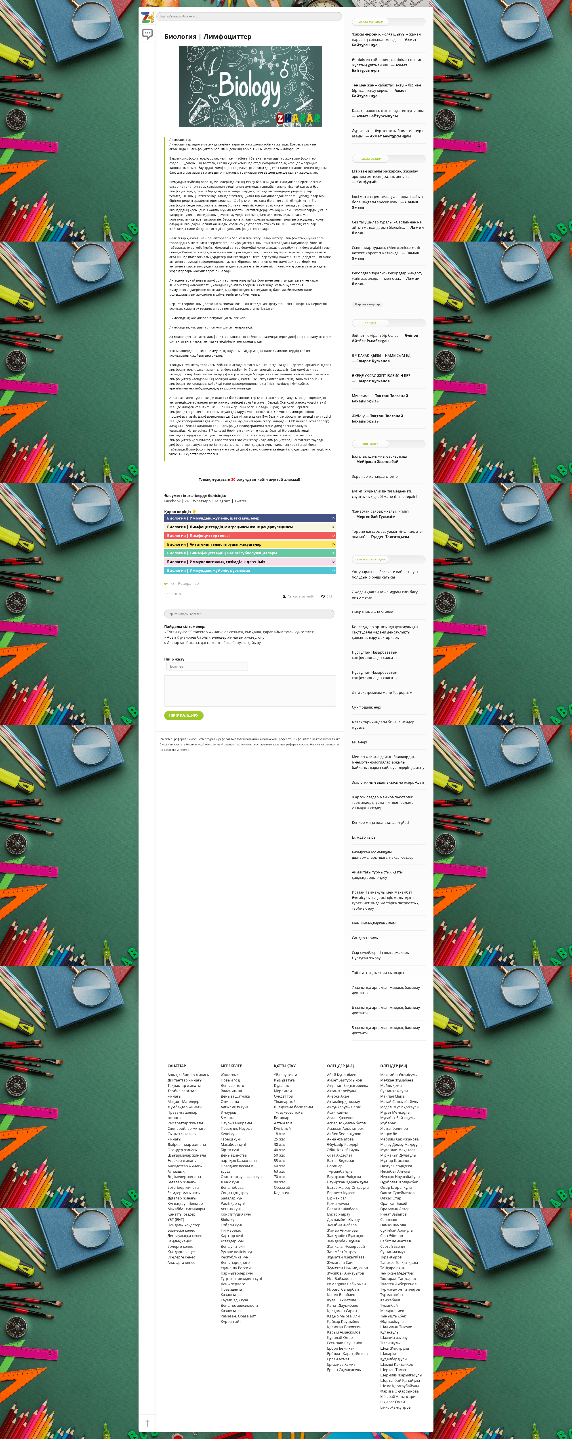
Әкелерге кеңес (181, 1257)
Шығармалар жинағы (187, 1155)
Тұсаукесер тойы (288, 1112)
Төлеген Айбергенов (398, 1283)
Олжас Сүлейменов (397, 1192)
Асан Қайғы (337, 1112)
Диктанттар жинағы (185, 1080)
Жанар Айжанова (342, 1230)
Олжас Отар (390, 1198)
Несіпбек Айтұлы (395, 1171)
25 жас (280, 1139)
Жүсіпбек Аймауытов (345, 1273)
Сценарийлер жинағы (187, 1128)
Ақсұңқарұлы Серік (344, 1106)
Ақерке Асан (338, 1096)
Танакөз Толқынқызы (399, 1262)
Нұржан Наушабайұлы (400, 1176)
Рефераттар (188, 583)
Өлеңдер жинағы (183, 1149)
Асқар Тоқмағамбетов (346, 1123)
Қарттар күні (232, 1235)
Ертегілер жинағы (183, 1187)
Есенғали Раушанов (344, 1342)
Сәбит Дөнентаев (395, 1241)
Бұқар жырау (338, 1214)
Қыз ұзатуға (284, 1080)
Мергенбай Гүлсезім (375, 516)
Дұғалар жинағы (182, 1198)
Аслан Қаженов (341, 1117)
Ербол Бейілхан (341, 1348)
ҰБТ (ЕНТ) (176, 1219)
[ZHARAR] (147, 16)
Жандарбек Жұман (343, 1241)
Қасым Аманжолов (344, 1332)
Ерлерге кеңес (180, 1246)
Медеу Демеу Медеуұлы (401, 1144)
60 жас (280, 1165)
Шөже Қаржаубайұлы (399, 1385)
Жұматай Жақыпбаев (345, 1257)
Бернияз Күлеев (341, 1192)
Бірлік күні (230, 1149)
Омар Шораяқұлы (396, 1187)
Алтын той (283, 1123)
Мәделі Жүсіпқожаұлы (399, 1106)
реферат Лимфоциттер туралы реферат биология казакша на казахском (225, 739)
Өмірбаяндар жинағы (187, 1144)
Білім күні (229, 1219)
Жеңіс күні (230, 1182)
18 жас (280, 1133)
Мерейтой (283, 1090)
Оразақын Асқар (395, 1208)
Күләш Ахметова (341, 1300)
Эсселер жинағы (182, 1160)
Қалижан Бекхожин (344, 1326)
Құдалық (281, 1085)
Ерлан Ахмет (338, 1359)
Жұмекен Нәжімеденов (347, 1267)
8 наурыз (229, 1112)
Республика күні (235, 1257)
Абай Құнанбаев (341, 1074)
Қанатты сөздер (182, 1214)
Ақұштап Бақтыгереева (347, 1085)
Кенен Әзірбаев (341, 1294)
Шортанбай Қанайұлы (400, 1380)
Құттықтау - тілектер (185, 1203)
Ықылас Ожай (392, 1401)
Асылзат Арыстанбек (345, 1128)
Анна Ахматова (340, 1139)
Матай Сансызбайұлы (399, 1101)
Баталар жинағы (182, 1182)
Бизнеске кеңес (181, 1230)
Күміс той (282, 1128)
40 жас (280, 1149)
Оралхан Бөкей (393, 1203)
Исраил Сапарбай (343, 1289)
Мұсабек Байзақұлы (397, 1117)
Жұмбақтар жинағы (185, 1106)
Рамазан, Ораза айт (238, 1316)
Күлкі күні (229, 1133)
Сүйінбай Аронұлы (396, 1230)
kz (173, 583)
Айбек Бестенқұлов (344, 1133)
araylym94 (307, 596)
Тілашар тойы (286, 1101)
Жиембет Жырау (341, 1251)
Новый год (230, 1080)
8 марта (227, 1117)
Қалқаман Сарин (342, 1310)
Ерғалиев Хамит (341, 1364)
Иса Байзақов (339, 1278)
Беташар (281, 1117)
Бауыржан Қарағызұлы (347, 1182)
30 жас (280, 1144)
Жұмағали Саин (341, 1262)
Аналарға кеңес (181, 1262)
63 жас (280, 1171)
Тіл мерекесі (231, 1230)
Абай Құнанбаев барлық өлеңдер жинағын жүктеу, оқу (215, 637)
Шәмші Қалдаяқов (396, 1364)
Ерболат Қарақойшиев (347, 1353)
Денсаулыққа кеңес (185, 1235)
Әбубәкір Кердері (342, 1144)
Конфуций (366, 181)
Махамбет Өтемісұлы (398, 1074)
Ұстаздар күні (232, 1241)
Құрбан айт (231, 1321)
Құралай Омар (340, 1337)
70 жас (280, 1176)
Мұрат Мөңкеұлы (395, 1112)
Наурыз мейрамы (236, 1123)
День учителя (233, 1246)
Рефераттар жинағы (185, 1123)
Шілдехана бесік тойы (293, 1106)
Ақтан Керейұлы (341, 1090)
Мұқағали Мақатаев (397, 1149)
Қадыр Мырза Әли (343, 1316)
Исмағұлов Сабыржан (346, 1283)
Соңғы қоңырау (234, 1192)
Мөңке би (388, 1133)
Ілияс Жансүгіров (395, 1407)
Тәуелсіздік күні (234, 1300)
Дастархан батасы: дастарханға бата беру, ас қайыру (214, 642)
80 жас (280, 1182)
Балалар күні (232, 1198)
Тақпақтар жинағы (184, 1085)
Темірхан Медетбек (397, 1273)
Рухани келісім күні (237, 1251)
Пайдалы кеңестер (184, 1224)
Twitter (240, 501)
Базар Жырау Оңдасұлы (348, 1187)
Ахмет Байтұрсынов (344, 1080)
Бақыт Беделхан (341, 1160)
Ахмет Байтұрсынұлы (377, 116)
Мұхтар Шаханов (395, 1160)
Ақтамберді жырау (343, 1101)
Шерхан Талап (393, 1369)
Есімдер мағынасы (184, 1192)
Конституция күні (236, 1214)
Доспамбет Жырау (343, 1219)
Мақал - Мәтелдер (183, 1101)
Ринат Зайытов (393, 1214)
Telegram (223, 501)
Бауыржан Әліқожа (344, 1176)
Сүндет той (283, 1096)
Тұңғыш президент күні (241, 1278)
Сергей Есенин (393, 1246)
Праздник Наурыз (236, 1128)
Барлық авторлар (367, 304)
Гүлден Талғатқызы (390, 536)
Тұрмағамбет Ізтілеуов (400, 1289)
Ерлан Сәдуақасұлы (344, 1369)
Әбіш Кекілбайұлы (343, 1149)
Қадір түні (282, 1192)
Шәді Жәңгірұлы (394, 1348)
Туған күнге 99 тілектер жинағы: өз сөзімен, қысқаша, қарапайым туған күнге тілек (240, 631)
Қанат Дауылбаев (342, 1305)
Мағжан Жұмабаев (396, 1080)
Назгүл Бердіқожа (396, 1165)
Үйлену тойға (285, 1074)
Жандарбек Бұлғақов (345, 1235)
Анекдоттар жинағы (185, 1165)
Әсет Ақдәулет (339, 1155)
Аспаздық (176, 1171)
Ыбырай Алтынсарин (399, 1396)
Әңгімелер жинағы (184, 1176)
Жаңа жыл (230, 1074)
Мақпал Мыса (392, 1096)
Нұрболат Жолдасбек (399, 1182)
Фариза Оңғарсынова (399, 1391)
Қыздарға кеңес (182, 1251)
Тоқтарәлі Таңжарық (398, 1278)
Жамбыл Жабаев (342, 1224)
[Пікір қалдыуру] (147, 33)
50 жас (280, 1155)
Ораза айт (283, 1187)
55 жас (280, 1160)
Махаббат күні (233, 1144)
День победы (232, 1187)
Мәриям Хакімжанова (399, 1139)
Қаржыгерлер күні (237, 1273)
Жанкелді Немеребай (346, 1246)
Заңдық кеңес (180, 1241)
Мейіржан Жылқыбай (377, 461)
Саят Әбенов (391, 1235)
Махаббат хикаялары (186, 1208)
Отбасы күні (231, 1224)
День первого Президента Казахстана (233, 1289)
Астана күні (231, 1208)
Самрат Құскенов (373, 360)
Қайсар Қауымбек (343, 1321)
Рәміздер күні (233, 1203)
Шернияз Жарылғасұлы (401, 1375)
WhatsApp (202, 501)
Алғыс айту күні (234, 1106)
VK (187, 501)
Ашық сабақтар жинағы (189, 1074)
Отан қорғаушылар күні (242, 1176)
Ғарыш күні (231, 1139)
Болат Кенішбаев (342, 1208)
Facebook (172, 501)
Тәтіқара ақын (393, 1267)
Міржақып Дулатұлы (398, 1155)
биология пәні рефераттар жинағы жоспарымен (237, 744)
